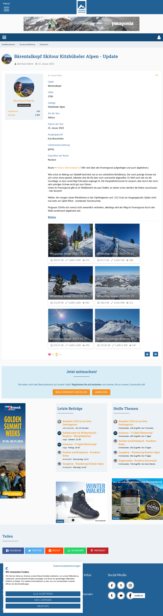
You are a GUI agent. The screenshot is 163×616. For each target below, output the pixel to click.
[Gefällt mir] (130, 595)
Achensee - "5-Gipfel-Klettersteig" (80, 444)
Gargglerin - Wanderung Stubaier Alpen (83, 463)
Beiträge (11, 115)
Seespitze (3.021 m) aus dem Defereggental (77, 423)
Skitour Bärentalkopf (68, 167)
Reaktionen (13, 111)
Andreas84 (67, 459)
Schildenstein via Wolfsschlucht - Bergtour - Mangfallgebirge (80, 434)
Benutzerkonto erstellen (71, 392)
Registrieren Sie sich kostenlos (86, 384)
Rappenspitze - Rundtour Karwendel (137, 460)
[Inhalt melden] (147, 354)
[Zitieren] (155, 354)
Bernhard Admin (25, 63)
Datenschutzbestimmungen (66, 566)
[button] (4, 37)
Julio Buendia (68, 428)
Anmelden (101, 392)
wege (65, 439)
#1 (157, 75)
